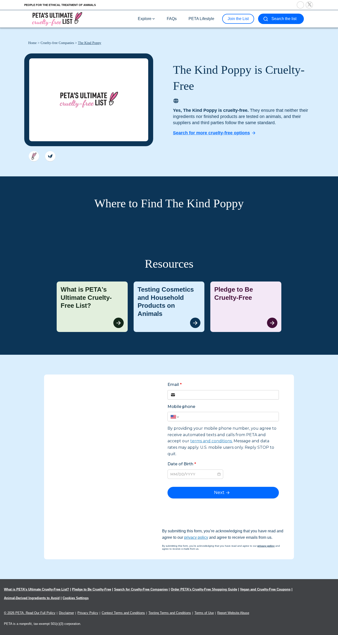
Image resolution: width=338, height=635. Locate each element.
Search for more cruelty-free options (211, 132)
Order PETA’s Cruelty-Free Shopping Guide (204, 589)
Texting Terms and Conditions (169, 613)
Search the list (283, 19)
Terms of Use (204, 613)
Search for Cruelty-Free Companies (141, 589)
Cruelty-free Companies (57, 43)
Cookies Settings (76, 598)
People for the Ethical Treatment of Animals (60, 4)
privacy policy (196, 537)
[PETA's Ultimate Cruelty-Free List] (57, 19)
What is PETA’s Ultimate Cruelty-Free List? (36, 589)
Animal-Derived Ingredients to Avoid (32, 598)
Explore (144, 19)
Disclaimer (66, 613)
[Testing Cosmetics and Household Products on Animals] (169, 307)
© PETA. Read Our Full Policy (29, 613)
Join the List (238, 19)
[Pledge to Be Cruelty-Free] (245, 307)
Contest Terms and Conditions (123, 613)
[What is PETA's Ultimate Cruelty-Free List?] (92, 307)
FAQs (172, 19)
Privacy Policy (87, 613)
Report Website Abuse (233, 613)
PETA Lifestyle (201, 19)
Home (32, 43)
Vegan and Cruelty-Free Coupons (265, 589)
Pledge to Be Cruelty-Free (91, 589)
